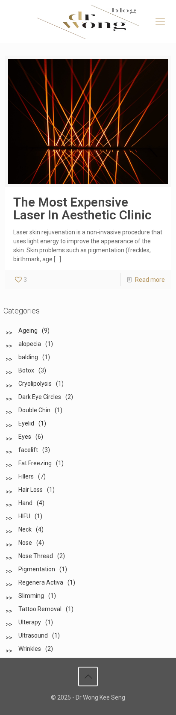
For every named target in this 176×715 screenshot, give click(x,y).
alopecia (29, 343)
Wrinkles (29, 648)
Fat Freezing (35, 463)
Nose (25, 542)
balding (28, 357)
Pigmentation (36, 569)
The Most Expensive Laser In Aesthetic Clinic (82, 208)
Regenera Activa (40, 582)
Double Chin (34, 410)
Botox (26, 370)
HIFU (24, 516)
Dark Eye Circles (39, 396)
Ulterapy (29, 622)
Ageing (28, 330)
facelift (28, 449)
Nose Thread (35, 555)
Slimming (31, 595)
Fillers (26, 476)
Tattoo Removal (40, 609)
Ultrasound (33, 635)
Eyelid (26, 423)
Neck (25, 529)
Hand (25, 502)
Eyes (24, 436)
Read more (150, 279)
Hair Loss (30, 489)
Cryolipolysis (35, 383)
